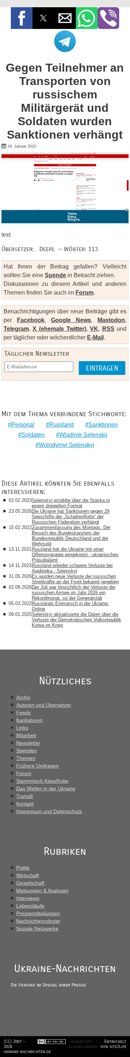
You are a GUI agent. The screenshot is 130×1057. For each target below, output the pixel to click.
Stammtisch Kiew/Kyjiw (42, 781)
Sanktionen (103, 425)
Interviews (27, 898)
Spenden (26, 750)
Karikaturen (29, 720)
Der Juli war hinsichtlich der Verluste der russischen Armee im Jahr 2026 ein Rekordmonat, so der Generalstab (74, 592)
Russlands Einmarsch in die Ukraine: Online (70, 606)
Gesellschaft (30, 883)
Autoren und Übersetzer (43, 705)
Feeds (23, 712)
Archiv (23, 697)
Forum (84, 292)
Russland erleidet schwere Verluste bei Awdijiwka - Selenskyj (72, 568)
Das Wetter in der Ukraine (45, 788)
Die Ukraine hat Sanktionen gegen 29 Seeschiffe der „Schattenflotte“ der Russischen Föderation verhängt (70, 516)
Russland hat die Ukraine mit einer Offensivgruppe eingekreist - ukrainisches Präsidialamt (75, 554)
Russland (61, 425)
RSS (108, 329)
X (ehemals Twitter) (59, 329)
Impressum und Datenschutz (49, 811)
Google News (71, 320)
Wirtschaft (27, 875)
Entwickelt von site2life (113, 1044)
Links (22, 728)
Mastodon (111, 320)
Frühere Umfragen (37, 766)
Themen (25, 758)
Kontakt (25, 804)
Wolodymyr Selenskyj (66, 445)
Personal (22, 425)
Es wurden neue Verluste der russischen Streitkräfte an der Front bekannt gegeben (75, 579)
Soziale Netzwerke (37, 928)
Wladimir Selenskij (83, 435)
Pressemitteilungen (38, 913)
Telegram (16, 329)
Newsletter (28, 743)
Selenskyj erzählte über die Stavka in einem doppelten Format (71, 503)
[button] (21, 18)
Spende (55, 275)
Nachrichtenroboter (38, 921)
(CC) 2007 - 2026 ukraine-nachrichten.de (27, 1046)
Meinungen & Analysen (42, 890)
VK (94, 329)
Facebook (30, 320)
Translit (24, 796)
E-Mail (95, 337)
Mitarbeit (26, 735)
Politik (23, 868)
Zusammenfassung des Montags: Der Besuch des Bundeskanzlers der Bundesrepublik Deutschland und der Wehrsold (71, 535)
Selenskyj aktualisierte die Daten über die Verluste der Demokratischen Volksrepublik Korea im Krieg (76, 620)
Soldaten (32, 435)
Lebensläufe (30, 906)
